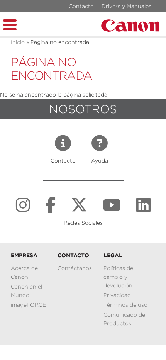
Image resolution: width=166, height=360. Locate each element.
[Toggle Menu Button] (10, 23)
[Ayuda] (99, 143)
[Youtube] (112, 205)
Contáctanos (75, 268)
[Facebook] (51, 205)
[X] (79, 205)
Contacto (81, 6)
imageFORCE (28, 305)
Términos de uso (125, 305)
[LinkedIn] (143, 205)
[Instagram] (23, 205)
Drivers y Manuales (126, 6)
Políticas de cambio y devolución (118, 277)
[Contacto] (63, 143)
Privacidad (117, 295)
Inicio (18, 42)
